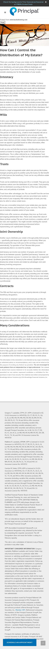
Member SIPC (20, 610)
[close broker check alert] (46, 2)
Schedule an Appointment (20, 642)
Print (2, 22)
